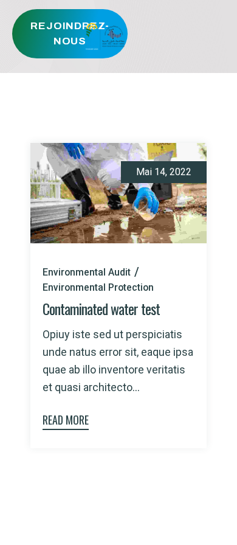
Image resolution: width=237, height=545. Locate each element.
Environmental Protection (98, 287)
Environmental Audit (87, 272)
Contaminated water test (101, 308)
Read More (66, 420)
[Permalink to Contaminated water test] (118, 192)
